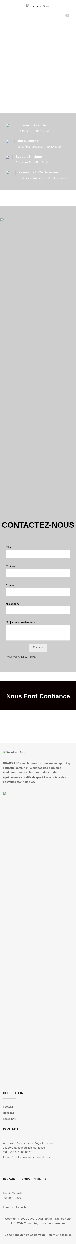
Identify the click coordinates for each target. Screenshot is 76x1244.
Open (6, 13)
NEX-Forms (28, 656)
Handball (8, 1112)
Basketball (9, 1118)
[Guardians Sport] (38, 6)
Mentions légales (60, 1234)
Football (8, 1106)
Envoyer (38, 647)
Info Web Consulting (25, 1223)
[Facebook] (4, 1169)
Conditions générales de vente (25, 1234)
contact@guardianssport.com (32, 1156)
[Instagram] (10, 1169)
